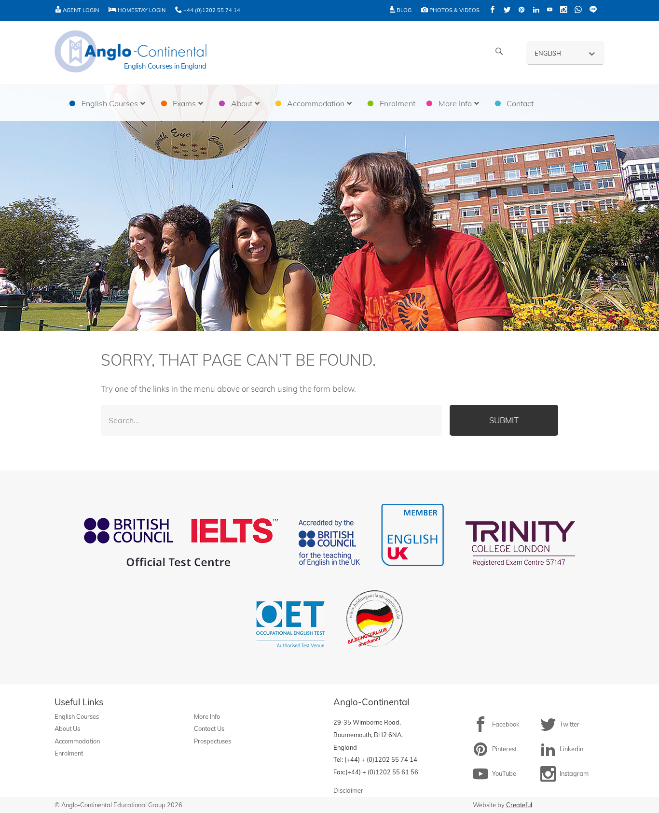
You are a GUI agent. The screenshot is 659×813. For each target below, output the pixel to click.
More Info (207, 716)
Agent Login (80, 10)
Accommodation (77, 741)
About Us (67, 728)
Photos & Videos (454, 10)
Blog (403, 10)
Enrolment (69, 753)
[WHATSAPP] (578, 10)
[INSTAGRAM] (563, 10)
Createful (519, 805)
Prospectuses (212, 741)
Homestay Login (140, 10)
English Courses (77, 716)
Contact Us (209, 728)
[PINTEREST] (521, 10)
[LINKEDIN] (536, 10)
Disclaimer (348, 790)
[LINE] (593, 10)
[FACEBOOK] (492, 10)
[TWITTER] (507, 10)
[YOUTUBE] (549, 10)
